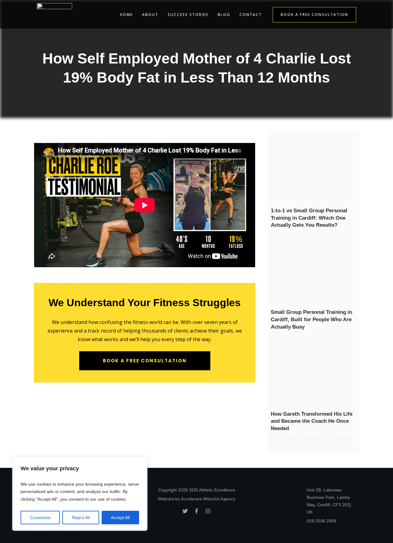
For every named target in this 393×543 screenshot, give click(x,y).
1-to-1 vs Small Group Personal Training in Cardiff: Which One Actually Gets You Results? (309, 218)
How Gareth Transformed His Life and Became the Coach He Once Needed (311, 421)
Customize (40, 517)
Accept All (120, 517)
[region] (79, 494)
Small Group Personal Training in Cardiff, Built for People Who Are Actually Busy (311, 319)
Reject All (81, 517)
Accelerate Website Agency (208, 498)
